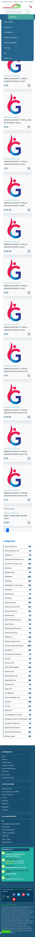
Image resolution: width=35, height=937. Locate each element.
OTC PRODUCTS (8, 32)
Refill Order (5, 835)
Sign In (16, 1)
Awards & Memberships (8, 768)
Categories (13, 17)
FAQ (26, 1)
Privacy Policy (6, 827)
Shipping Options (7, 842)
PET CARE (7, 48)
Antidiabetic (5, 807)
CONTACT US (8, 58)
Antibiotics (5, 803)
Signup (9, 839)
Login (3, 839)
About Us (4, 759)
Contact (31, 1)
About (21, 1)
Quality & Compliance (8, 765)
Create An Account (7, 1)
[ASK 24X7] (0, 934)
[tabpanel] (17, 287)
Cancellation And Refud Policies (11, 824)
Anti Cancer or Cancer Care (11, 76)
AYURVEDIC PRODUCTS (11, 37)
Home (3, 756)
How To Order (6, 774)
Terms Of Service (7, 762)
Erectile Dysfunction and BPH (10, 791)
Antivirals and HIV (7, 788)
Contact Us (5, 771)
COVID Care (5, 810)
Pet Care (4, 797)
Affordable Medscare (20, 889)
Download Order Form (8, 830)
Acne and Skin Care (7, 794)
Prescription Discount (8, 777)
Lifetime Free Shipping (8, 833)
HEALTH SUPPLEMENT (10, 43)
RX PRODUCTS (8, 27)
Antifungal (5, 800)
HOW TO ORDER (8, 22)
